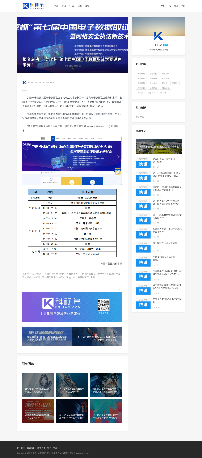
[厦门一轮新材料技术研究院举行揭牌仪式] (143, 220)
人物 (79, 6)
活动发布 (153, 83)
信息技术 (151, 92)
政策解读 (153, 88)
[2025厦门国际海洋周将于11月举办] (143, 263)
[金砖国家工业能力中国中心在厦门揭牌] (143, 164)
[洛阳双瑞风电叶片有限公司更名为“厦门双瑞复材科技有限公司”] (143, 291)
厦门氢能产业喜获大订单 (165, 243)
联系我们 (31, 448)
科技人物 (165, 78)
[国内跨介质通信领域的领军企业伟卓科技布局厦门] (143, 192)
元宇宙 (140, 92)
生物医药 (141, 83)
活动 (71, 6)
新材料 (175, 83)
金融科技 (153, 74)
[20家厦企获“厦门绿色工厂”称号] (143, 305)
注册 (183, 6)
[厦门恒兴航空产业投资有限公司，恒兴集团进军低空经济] (143, 206)
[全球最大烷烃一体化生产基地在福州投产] (143, 234)
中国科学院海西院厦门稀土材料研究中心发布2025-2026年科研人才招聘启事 (167, 274)
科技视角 (153, 78)
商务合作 (41, 448)
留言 (49, 448)
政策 (87, 6)
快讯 (56, 6)
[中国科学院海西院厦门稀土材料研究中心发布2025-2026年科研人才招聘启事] (143, 277)
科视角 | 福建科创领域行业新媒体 (44, 453)
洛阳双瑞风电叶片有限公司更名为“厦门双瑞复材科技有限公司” (167, 288)
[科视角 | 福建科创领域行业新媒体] (33, 6)
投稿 (55, 448)
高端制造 (141, 74)
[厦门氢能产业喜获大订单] (143, 248)
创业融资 (165, 88)
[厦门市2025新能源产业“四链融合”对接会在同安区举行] (143, 178)
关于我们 (21, 448)
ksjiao (30, 82)
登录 (176, 6)
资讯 (64, 6)
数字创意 (141, 88)
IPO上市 (163, 92)
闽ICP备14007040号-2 (66, 453)
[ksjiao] (158, 36)
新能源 (164, 83)
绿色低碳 (141, 78)
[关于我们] (72, 307)
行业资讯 (165, 74)
